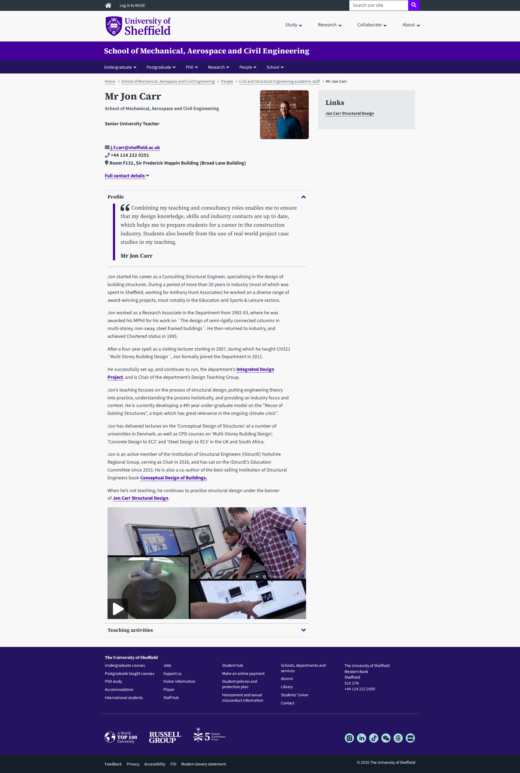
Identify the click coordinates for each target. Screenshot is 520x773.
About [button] (408, 24)
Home (110, 81)
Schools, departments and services (303, 668)
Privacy (133, 764)
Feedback (113, 764)
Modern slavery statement (203, 764)
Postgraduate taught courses (129, 673)
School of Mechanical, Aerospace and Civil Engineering (207, 51)
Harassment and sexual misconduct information (242, 697)
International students (124, 698)
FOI (173, 764)
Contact (287, 703)
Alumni (287, 679)
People (227, 81)
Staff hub (171, 698)
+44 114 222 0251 (129, 155)
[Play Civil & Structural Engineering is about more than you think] (118, 609)
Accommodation (119, 689)
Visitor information (179, 681)
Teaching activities (130, 630)
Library (287, 687)
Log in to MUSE (133, 5)
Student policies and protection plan (239, 684)
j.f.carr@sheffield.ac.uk (135, 147)
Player (168, 689)
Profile (116, 196)
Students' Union (294, 695)
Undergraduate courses (125, 665)
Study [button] (291, 24)
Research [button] (327, 24)
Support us (172, 673)
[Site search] (414, 5)
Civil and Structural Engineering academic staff (279, 81)
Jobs (167, 665)
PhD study (113, 681)
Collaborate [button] (370, 24)
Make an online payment (243, 673)
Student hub (232, 665)
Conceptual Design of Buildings (173, 477)
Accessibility (154, 764)
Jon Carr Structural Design (140, 498)
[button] (121, 66)
